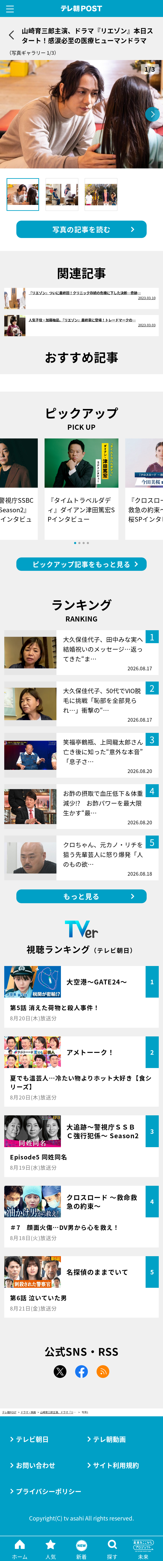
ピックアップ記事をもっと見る (81, 564)
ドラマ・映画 (28, 1412)
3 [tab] (84, 543)
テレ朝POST (81, 8)
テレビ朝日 (32, 1439)
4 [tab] (88, 543)
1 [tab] (75, 543)
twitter (60, 1371)
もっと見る (81, 896)
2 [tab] (79, 543)
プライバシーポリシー (49, 1491)
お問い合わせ (35, 1465)
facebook (81, 1371)
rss (103, 1371)
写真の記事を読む (81, 229)
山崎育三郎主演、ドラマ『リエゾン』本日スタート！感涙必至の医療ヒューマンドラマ (60, 1412)
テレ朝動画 (109, 1439)
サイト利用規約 (116, 1465)
